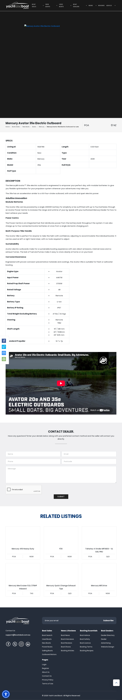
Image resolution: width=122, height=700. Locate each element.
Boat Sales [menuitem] (34, 5)
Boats (34, 127)
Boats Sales (16, 127)
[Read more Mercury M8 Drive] (99, 573)
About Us (45, 672)
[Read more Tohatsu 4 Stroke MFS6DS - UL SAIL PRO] (99, 536)
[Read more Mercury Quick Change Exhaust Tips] (61, 573)
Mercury (41, 127)
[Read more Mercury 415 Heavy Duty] (23, 536)
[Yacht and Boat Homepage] (17, 5)
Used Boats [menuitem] (61, 5)
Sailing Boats (47, 650)
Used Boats (47, 639)
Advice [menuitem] (109, 5)
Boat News (65, 635)
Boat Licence (85, 643)
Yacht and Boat (55, 695)
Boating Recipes (86, 650)
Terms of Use (47, 683)
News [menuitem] (91, 5)
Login (44, 664)
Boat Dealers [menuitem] (76, 5)
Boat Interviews (67, 639)
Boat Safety (85, 639)
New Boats (26, 127)
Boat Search (47, 635)
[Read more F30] (61, 536)
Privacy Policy (47, 680)
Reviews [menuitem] (101, 5)
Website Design (107, 647)
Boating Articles (67, 650)
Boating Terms (86, 647)
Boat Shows (66, 647)
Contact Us (47, 676)
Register (45, 668)
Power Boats (47, 647)
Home (8, 127)
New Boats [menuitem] (48, 5)
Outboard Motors (49, 654)
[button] (4, 341)
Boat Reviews (66, 643)
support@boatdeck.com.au (18, 635)
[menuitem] (44, 5)
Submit (61, 496)
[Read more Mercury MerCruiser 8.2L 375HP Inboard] (23, 573)
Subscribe (108, 620)
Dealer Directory (107, 635)
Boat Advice (85, 635)
